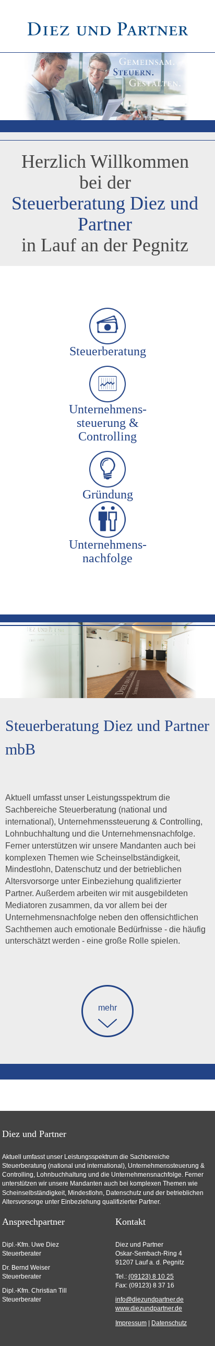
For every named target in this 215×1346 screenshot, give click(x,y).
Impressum (131, 1323)
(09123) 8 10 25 (151, 1276)
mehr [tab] (107, 1007)
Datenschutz (169, 1323)
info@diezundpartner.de (149, 1299)
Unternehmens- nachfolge (108, 551)
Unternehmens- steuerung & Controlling (108, 422)
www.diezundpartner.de (148, 1308)
